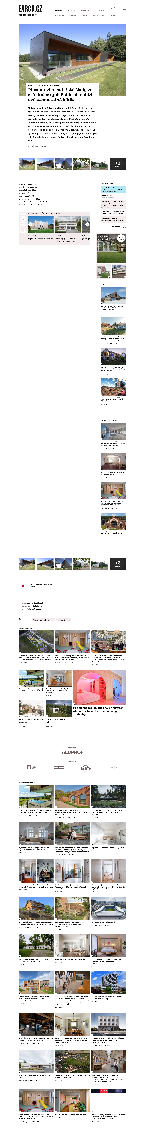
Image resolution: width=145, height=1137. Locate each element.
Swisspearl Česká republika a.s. (47, 213)
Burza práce (100, 11)
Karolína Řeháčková (34, 146)
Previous (30, 224)
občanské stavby (52, 85)
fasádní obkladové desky (44, 620)
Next (87, 224)
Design (85, 15)
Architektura (59, 15)
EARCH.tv (85, 11)
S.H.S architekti (31, 184)
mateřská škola (63, 620)
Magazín (58, 11)
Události (112, 15)
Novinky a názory (98, 15)
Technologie (73, 15)
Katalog (71, 11)
